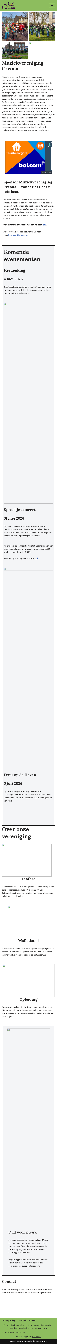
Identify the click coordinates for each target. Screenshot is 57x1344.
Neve (12, 1341)
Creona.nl (36, 1337)
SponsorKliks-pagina (17, 235)
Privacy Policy (9, 1320)
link (44, 225)
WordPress (42, 1341)
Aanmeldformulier (27, 1320)
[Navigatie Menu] (52, 5)
